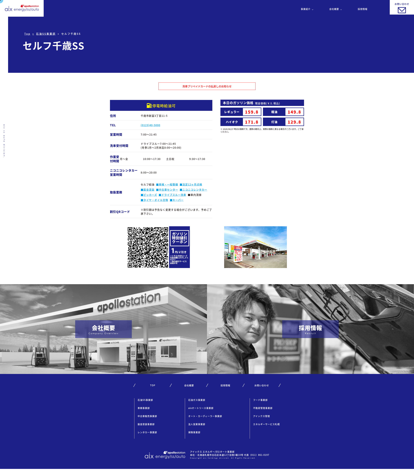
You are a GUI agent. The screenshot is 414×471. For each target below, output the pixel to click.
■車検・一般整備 (167, 184)
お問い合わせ (261, 385)
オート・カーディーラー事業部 (205, 416)
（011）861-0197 (259, 454)
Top (27, 34)
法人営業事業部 (196, 424)
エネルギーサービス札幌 (266, 424)
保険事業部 (194, 432)
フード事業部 (260, 399)
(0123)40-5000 (150, 125)
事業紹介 (305, 9)
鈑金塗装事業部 (146, 424)
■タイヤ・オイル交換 (154, 200)
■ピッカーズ (149, 195)
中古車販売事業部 (147, 416)
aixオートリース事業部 (200, 408)
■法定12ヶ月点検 (191, 184)
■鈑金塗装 (147, 190)
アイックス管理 (261, 416)
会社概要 (334, 9)
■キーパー (177, 200)
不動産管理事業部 (262, 408)
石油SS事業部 (46, 34)
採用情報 (362, 9)
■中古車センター (167, 190)
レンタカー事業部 (147, 432)
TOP (152, 385)
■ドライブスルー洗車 (172, 195)
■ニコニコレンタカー (193, 190)
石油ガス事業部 (196, 399)
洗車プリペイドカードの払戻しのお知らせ (207, 86)
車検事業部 (144, 408)
